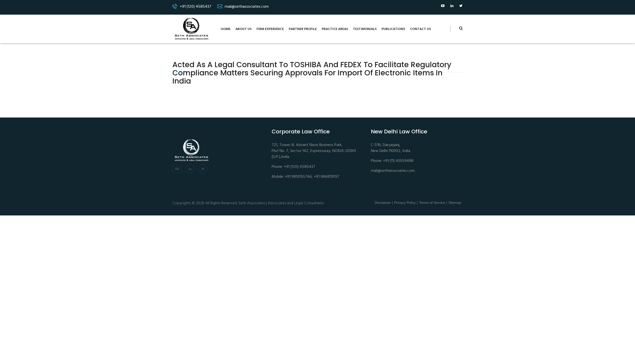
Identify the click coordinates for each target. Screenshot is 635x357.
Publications (393, 29)
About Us (243, 29)
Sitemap (454, 203)
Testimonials (365, 29)
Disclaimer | (384, 203)
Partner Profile (303, 29)
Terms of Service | (433, 203)
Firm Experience (270, 29)
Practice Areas (335, 29)
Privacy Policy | (406, 203)
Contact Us (420, 29)
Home (225, 29)
